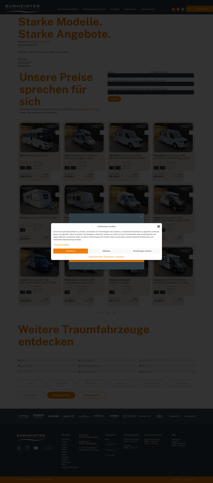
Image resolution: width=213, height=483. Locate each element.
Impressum (119, 257)
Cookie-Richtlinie (96, 257)
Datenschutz (109, 257)
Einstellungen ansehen (142, 251)
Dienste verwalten (61, 245)
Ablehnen (106, 251)
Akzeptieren (71, 251)
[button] (159, 226)
